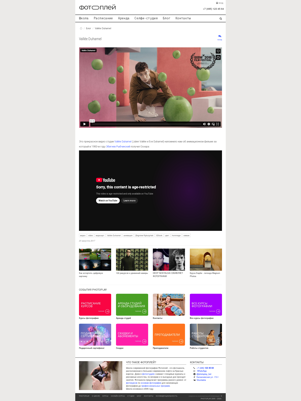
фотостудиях (148, 373)
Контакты (183, 18)
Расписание (103, 18)
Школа (84, 18)
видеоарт (100, 235)
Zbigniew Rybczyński (144, 235)
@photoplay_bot (204, 373)
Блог (166, 18)
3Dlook (159, 235)
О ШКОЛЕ (96, 396)
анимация (128, 235)
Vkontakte (201, 379)
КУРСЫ (105, 396)
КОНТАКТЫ (148, 396)
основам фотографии (151, 382)
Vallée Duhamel (90, 39)
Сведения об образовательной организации (204, 396)
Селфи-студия (146, 18)
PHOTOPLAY (84, 396)
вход (220, 2)
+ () (213, 9)
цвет (167, 235)
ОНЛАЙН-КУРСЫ (118, 396)
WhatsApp (202, 370)
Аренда (124, 18)
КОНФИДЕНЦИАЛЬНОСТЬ (166, 396)
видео (82, 235)
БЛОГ (139, 396)
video (90, 235)
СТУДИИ (130, 396)
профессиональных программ (155, 385)
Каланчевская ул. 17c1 (208, 376)
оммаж (186, 235)
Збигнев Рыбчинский (118, 146)
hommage (176, 235)
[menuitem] (84, 18)
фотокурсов (131, 382)
